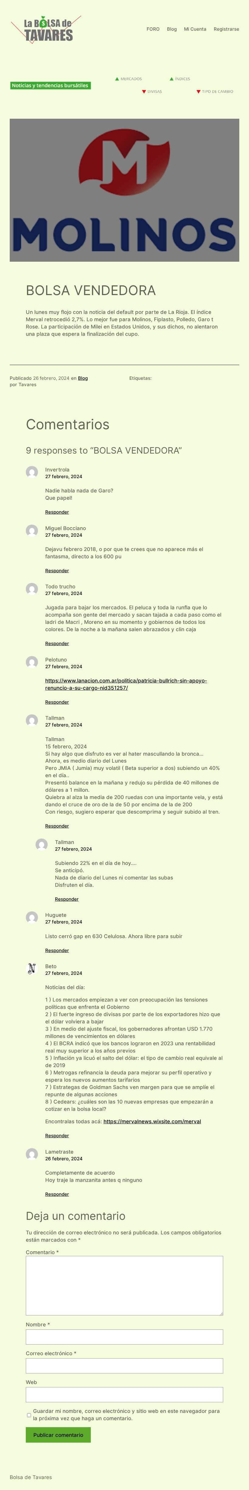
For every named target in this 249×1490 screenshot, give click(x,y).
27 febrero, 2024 (63, 476)
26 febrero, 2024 (64, 1159)
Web (31, 1382)
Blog (83, 378)
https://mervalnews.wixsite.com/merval (152, 1121)
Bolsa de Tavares (31, 1477)
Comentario (42, 1252)
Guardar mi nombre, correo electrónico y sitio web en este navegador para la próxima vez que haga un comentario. (126, 1414)
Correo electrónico (51, 1353)
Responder (57, 512)
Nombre (38, 1324)
